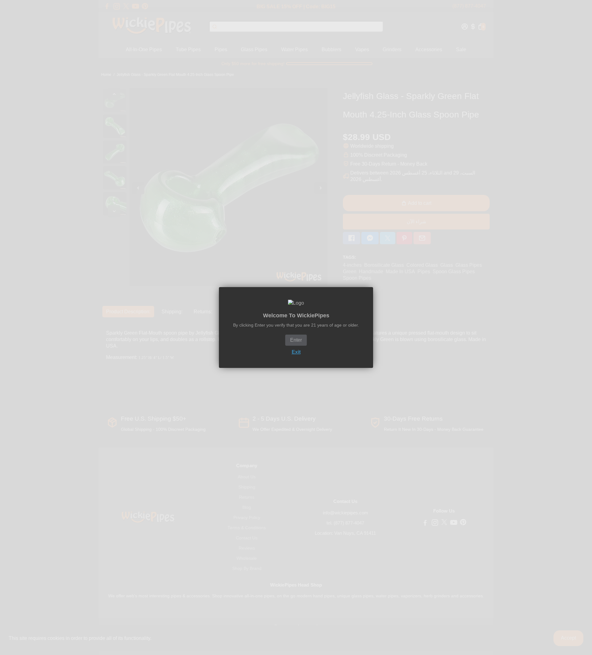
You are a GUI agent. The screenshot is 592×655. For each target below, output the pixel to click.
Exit (296, 352)
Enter (296, 340)
